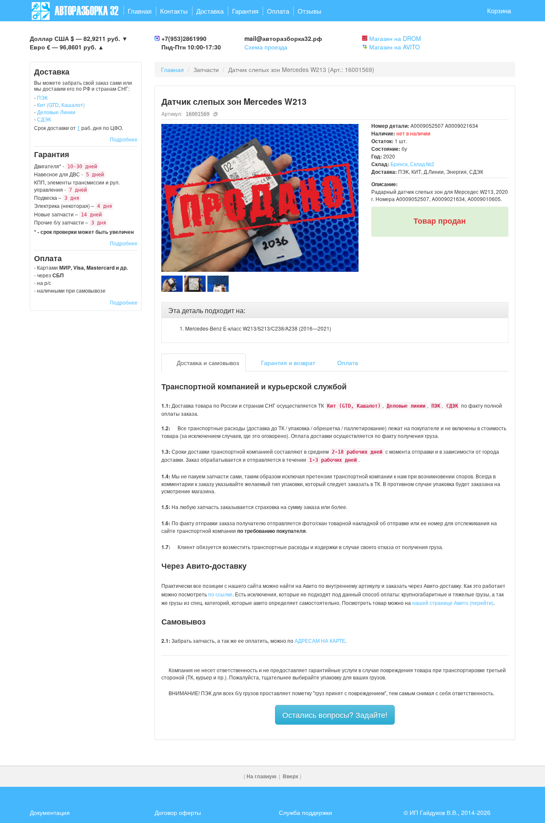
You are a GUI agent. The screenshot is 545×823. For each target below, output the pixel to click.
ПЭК (42, 97)
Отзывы (309, 10)
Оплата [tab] (347, 362)
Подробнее (124, 139)
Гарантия (245, 10)
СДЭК (44, 119)
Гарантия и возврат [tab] (287, 362)
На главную (261, 776)
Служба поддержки (305, 812)
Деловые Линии (56, 111)
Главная (140, 10)
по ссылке (220, 594)
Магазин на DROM (395, 38)
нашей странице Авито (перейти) (452, 602)
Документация (50, 812)
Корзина (499, 10)
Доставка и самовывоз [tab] (207, 362)
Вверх (290, 776)
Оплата (278, 10)
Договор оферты (178, 812)
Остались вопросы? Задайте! (334, 714)
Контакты (174, 10)
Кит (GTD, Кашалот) (61, 104)
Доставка (210, 10)
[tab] (335, 310)
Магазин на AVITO (394, 47)
